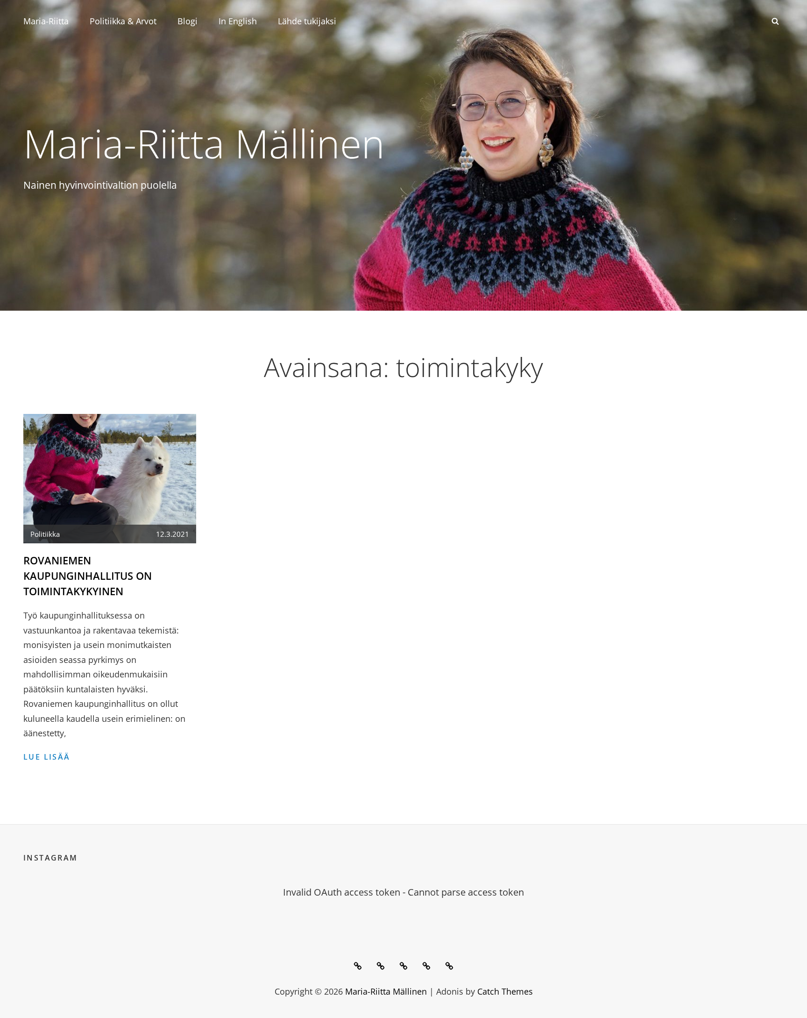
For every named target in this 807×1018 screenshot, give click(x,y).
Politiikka (45, 534)
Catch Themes (505, 991)
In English (238, 21)
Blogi (187, 21)
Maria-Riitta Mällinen (204, 143)
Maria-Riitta (46, 21)
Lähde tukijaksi (307, 21)
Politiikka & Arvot (123, 21)
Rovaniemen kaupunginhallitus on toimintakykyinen (87, 575)
